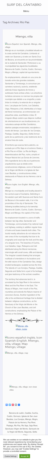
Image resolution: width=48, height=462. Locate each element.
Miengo (28, 419)
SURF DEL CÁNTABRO (24, 4)
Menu (26, 11)
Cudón (9, 416)
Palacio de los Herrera (18, 422)
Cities (25, 435)
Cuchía (35, 413)
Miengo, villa (24, 36)
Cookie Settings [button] (11, 456)
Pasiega (10, 425)
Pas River (31, 422)
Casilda (28, 413)
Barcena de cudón (16, 413)
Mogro (35, 419)
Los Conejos (19, 419)
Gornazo (16, 416)
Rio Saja (24, 425)
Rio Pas (17, 425)
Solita (35, 431)
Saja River (33, 425)
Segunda (27, 431)
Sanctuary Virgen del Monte (16, 428)
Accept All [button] (25, 456)
